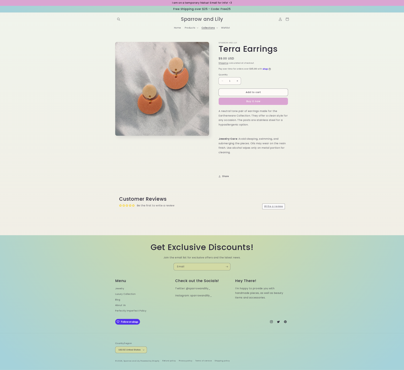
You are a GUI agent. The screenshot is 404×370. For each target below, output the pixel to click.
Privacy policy (185, 360)
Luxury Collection (125, 294)
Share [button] (225, 176)
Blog (117, 299)
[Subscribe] (226, 266)
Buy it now (253, 101)
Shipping (223, 63)
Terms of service (203, 360)
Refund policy (169, 360)
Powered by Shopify (150, 361)
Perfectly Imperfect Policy (130, 310)
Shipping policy (222, 360)
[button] (118, 19)
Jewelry (119, 288)
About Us (120, 305)
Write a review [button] (273, 206)
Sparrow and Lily (132, 361)
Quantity (223, 74)
